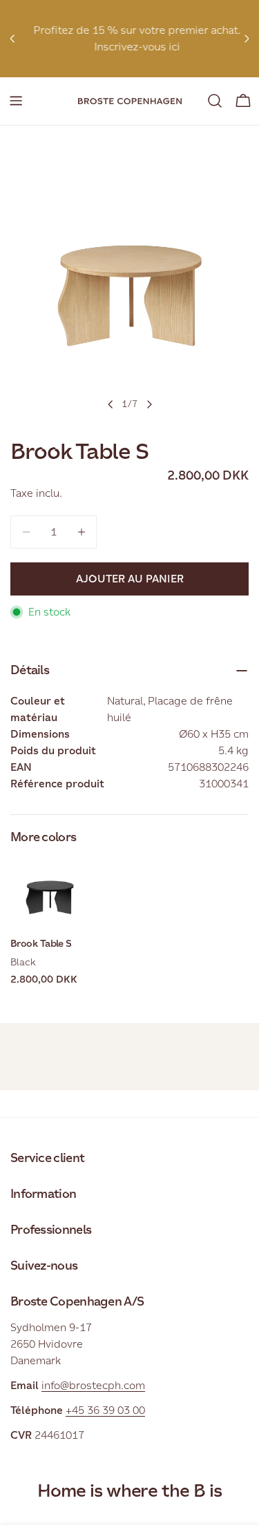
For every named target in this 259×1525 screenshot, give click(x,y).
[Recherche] (215, 101)
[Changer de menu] (16, 101)
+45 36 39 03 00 (105, 1410)
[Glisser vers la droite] (149, 404)
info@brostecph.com (93, 1385)
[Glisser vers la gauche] (110, 404)
